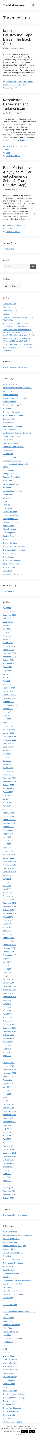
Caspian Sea (11, 82)
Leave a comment (13, 88)
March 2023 (8, 726)
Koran (8, 153)
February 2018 (8, 938)
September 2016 (9, 997)
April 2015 (7, 1056)
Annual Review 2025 (11, 311)
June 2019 (7, 882)
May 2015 (7, 1052)
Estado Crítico (8, 470)
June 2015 (7, 1049)
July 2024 (7, 671)
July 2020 (7, 837)
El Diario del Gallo (10, 457)
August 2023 (8, 709)
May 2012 (7, 1177)
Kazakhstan (10, 146)
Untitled (6, 314)
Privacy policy (8, 249)
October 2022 (8, 743)
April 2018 (7, 931)
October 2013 (8, 1118)
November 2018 (9, 906)
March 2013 (7, 1142)
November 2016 (9, 990)
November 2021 (9, 782)
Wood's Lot (7, 571)
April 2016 (7, 1014)
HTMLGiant (7, 481)
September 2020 (10, 830)
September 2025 (9, 622)
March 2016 (7, 1018)
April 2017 (7, 972)
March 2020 (8, 851)
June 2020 (7, 841)
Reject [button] (32, 1432)
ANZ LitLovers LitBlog (11, 391)
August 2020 (8, 834)
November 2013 (9, 1115)
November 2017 (9, 948)
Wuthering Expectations (12, 574)
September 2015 (9, 1038)
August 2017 (8, 959)
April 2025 (7, 639)
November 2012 (9, 1156)
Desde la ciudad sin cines (13, 447)
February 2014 (9, 1104)
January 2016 (8, 1024)
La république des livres (12, 491)
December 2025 (9, 615)
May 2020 (7, 844)
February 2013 (9, 1146)
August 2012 (8, 1167)
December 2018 (9, 903)
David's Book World (10, 443)
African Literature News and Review (17, 388)
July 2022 (7, 754)
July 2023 (7, 712)
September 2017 (9, 955)
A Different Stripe (10, 384)
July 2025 (7, 629)
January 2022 (8, 775)
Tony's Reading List (11, 564)
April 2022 (7, 764)
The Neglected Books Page (14, 550)
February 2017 (8, 979)
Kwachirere (7, 487)
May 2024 (7, 677)
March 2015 (7, 1059)
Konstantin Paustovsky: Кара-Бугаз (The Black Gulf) (18, 37)
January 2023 (8, 733)
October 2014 (8, 1077)
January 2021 (8, 816)
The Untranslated (10, 553)
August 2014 (8, 1083)
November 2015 (9, 1031)
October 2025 (8, 618)
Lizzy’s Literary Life (10, 515)
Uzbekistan (7, 150)
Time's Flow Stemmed (12, 560)
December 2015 (9, 1028)
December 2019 (9, 861)
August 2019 (8, 875)
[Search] (33, 266)
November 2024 (9, 657)
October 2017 (8, 952)
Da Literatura (8, 440)
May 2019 (7, 886)
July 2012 (7, 1170)
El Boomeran (8, 454)
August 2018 (8, 917)
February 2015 (8, 1063)
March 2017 (7, 976)
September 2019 (9, 872)
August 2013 (8, 1125)
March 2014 (7, 1101)
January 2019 (8, 900)
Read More (19, 1435)
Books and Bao (9, 419)
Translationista (9, 567)
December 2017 (9, 945)
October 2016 (8, 993)
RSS (7, 298)
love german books (10, 519)
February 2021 (8, 813)
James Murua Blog (10, 484)
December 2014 (9, 1070)
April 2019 (7, 889)
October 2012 (8, 1160)
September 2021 (9, 789)
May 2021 (7, 802)
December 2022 (9, 736)
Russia (19, 82)
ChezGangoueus (9, 429)
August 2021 (8, 792)
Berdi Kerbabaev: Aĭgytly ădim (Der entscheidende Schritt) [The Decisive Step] (17, 176)
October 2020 (8, 827)
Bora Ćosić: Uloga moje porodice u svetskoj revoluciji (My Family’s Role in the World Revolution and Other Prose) (18, 332)
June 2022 (7, 757)
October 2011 (8, 1198)
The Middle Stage (10, 543)
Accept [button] (24, 1432)
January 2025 (8, 650)
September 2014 (9, 1080)
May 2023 (7, 719)
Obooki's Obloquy (10, 529)
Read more (27, 75)
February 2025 (9, 646)
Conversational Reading (12, 436)
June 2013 (7, 1132)
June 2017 (7, 965)
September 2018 (9, 913)
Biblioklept (7, 409)
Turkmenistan (21, 85)
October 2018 (8, 910)
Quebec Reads (9, 536)
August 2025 (8, 625)
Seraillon (6, 540)
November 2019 (9, 865)
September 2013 (9, 1122)
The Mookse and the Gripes (14, 546)
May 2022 (7, 761)
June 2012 (7, 1174)
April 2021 (7, 806)
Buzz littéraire (8, 422)
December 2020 (9, 820)
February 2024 (9, 688)
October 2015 (8, 1035)
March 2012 (7, 1184)
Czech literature (9, 304)
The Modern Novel (14, 5)
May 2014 (7, 1094)
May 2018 (7, 927)
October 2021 (8, 785)
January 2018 (8, 941)
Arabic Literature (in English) (14, 398)
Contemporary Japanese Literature (17, 433)
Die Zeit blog (8, 450)
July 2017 (7, 962)
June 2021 (7, 799)
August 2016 (8, 1000)
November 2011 (9, 1195)
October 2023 (8, 702)
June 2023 (7, 716)
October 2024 (8, 660)
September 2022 (9, 747)
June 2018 (7, 924)
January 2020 (8, 858)
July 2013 (7, 1129)
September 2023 (10, 705)
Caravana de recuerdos (12, 426)
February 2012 (8, 1188)
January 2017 (8, 983)
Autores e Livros (9, 402)
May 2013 (7, 1136)
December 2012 (9, 1153)
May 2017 (7, 969)
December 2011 (9, 1191)
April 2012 (7, 1181)
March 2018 (7, 934)
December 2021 (9, 778)
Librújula (6, 498)
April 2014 (7, 1097)
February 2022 (9, 771)
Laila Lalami (8, 494)
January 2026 (8, 612)
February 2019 (9, 896)
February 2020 (9, 854)
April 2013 (7, 1139)
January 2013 (8, 1149)
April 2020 (7, 848)
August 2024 (8, 667)
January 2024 (8, 691)
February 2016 (9, 1021)
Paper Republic (9, 533)
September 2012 (9, 1163)
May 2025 (7, 636)
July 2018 (7, 920)
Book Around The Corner (13, 416)
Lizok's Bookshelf (10, 512)
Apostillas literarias (10, 395)
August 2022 (8, 750)
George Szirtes (9, 474)
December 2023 (9, 695)
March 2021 (7, 809)
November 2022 (9, 740)
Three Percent (8, 557)
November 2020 (9, 823)
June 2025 (7, 632)
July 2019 (7, 879)
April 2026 (7, 608)
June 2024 (7, 674)
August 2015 (8, 1042)
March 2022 (8, 768)
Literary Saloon (9, 508)
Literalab (6, 505)
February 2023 (9, 730)
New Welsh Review (10, 522)
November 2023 (9, 698)
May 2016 (7, 1011)
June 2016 (7, 1007)
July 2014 (7, 1087)
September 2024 (10, 664)
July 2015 (7, 1045)
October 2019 (8, 868)
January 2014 (8, 1108)
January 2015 (8, 1066)
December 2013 (9, 1111)
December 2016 (9, 986)
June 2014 (7, 1090)
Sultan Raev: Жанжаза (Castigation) (17, 344)
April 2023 (7, 723)
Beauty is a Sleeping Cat (13, 405)
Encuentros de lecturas (12, 461)
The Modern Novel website (17, 225)
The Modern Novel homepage (15, 367)
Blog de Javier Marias (11, 412)
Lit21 (5, 501)
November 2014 (9, 1073)
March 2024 (8, 684)
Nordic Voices (8, 526)
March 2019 (7, 893)
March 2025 (8, 643)
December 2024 (9, 653)
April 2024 (7, 681)
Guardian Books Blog (11, 477)
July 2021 (7, 795)
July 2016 (7, 1004)
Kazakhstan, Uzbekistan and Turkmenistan (16, 104)
